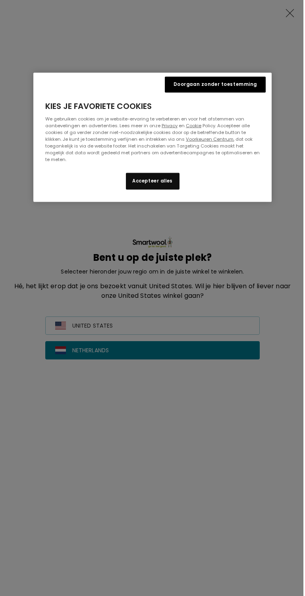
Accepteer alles (152, 181)
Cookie (193, 125)
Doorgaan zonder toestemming (215, 84)
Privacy (170, 125)
